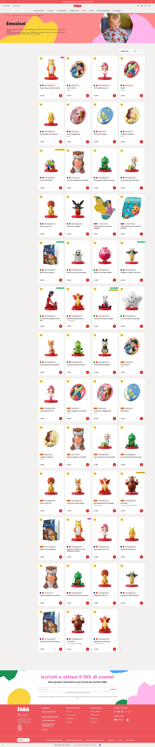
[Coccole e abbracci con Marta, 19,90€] (78, 161)
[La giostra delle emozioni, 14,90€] (78, 346)
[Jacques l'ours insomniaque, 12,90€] (51, 623)
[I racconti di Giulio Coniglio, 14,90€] (105, 300)
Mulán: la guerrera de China (76, 411)
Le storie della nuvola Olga (130, 318)
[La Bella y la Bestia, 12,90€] (51, 438)
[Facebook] (119, 712)
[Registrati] (142, 6)
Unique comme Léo (100, 595)
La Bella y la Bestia (46, 457)
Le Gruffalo (71, 641)
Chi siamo (69, 711)
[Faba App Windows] (118, 719)
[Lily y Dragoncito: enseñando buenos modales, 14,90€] (105, 484)
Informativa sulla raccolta (62, 745)
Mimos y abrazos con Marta (76, 457)
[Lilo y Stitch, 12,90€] (132, 346)
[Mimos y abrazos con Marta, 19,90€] (78, 438)
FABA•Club (93, 722)
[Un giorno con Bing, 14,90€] (78, 208)
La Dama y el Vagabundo (102, 411)
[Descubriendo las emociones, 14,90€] (132, 438)
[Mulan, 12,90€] (132, 69)
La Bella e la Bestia (127, 134)
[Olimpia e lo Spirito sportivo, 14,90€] (132, 254)
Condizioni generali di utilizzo (74, 740)
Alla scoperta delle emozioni (104, 180)
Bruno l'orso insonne (47, 272)
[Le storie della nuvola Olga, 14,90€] (132, 300)
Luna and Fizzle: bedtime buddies (103, 227)
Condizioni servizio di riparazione (95, 740)
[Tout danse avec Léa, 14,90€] (105, 530)
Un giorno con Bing (73, 226)
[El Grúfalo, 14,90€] (132, 484)
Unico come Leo (45, 226)
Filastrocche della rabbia (103, 272)
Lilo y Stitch (125, 365)
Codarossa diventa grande (49, 365)
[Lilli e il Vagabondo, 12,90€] (78, 115)
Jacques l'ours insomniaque (50, 641)
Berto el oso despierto (48, 549)
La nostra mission (71, 715)
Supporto (46, 708)
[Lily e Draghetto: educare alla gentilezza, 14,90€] (78, 300)
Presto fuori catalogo (103, 10)
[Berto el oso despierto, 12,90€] (51, 530)
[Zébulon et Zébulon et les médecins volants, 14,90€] (78, 530)
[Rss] (126, 712)
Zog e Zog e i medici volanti (50, 88)
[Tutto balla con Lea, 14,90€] (105, 69)
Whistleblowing (48, 720)
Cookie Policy (111, 740)
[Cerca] (138, 5)
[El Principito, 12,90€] (132, 392)
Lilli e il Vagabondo (73, 134)
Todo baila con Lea (47, 411)
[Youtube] (129, 712)
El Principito (125, 411)
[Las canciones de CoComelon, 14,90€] (105, 438)
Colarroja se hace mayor (75, 503)
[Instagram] (115, 712)
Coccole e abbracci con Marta (77, 180)
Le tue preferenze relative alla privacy (85, 745)
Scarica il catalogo (95, 711)
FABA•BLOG (93, 718)
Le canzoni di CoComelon (130, 180)
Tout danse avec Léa (101, 549)
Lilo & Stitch (71, 88)
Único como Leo (46, 503)
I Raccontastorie (39, 10)
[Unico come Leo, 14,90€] (51, 208)
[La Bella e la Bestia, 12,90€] (132, 115)
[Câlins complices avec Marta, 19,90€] (51, 577)
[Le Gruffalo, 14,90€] (78, 623)
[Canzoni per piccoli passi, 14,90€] (51, 115)
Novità (84, 10)
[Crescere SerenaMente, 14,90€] (105, 346)
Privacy (121, 740)
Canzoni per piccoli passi (49, 134)
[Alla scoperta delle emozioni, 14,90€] (105, 161)
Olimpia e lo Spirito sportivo (131, 272)
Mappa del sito (130, 740)
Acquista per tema (29, 15)
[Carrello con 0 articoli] (149, 5)
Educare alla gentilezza (75, 318)
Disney (91, 10)
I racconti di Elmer (46, 180)
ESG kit (44, 729)
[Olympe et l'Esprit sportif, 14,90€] (132, 577)
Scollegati (69, 722)
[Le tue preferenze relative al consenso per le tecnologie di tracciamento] (2, 744)
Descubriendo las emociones (131, 457)
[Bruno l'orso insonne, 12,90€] (51, 254)
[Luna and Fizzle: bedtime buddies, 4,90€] (105, 208)
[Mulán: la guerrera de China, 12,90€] (78, 392)
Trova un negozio (49, 712)
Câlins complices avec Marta (50, 595)
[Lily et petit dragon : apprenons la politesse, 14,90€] (105, 623)
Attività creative (94, 715)
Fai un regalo (117, 10)
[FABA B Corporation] (20, 731)
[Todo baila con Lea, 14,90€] (51, 392)
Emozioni (40, 15)
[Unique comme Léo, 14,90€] (105, 577)
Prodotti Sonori (61, 10)
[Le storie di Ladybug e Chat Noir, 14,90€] (51, 300)
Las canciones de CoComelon (104, 457)
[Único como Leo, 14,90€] (51, 484)
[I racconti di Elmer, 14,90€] (51, 161)
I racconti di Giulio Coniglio (103, 318)
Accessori (50, 10)
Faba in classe (70, 718)
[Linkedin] (122, 712)
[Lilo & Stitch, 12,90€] (78, 69)
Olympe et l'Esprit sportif (129, 595)
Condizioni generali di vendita (54, 740)
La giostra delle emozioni (76, 365)
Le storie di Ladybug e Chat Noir (50, 319)
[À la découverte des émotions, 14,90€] (78, 577)
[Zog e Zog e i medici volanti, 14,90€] (51, 69)
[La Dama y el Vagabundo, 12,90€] (105, 392)
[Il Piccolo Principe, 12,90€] (105, 115)
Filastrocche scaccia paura (76, 272)
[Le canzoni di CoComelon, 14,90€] (132, 161)
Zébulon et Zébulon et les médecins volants (76, 550)
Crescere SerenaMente (102, 365)
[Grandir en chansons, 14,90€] (132, 530)
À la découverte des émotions (77, 595)
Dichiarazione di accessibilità (48, 725)
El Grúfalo (124, 503)
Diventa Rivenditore (50, 717)
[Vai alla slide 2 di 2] (3, 2)
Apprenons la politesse (102, 641)
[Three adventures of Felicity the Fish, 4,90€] (132, 208)
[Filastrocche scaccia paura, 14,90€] (78, 254)
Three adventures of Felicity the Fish (131, 227)
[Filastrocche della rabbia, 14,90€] (105, 254)
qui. (88, 692)
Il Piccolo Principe (100, 134)
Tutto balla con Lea (101, 88)
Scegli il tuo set (74, 10)
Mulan (123, 88)
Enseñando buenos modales (104, 503)
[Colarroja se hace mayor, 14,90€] (78, 484)
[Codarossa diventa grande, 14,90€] (51, 346)
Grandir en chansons (128, 549)
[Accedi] (146, 5)
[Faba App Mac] (127, 719)
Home (8, 15)
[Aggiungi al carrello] (60, 95)
